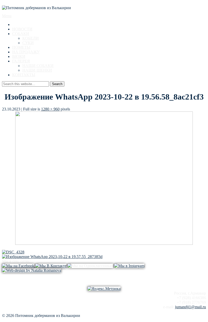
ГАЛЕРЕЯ (21, 61)
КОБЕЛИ (30, 38)
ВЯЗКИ (18, 56)
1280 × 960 (50, 109)
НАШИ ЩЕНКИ (37, 70)
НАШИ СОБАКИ (38, 65)
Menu (6, 16)
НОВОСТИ (22, 29)
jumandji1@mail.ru (190, 307)
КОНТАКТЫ (23, 75)
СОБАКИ (20, 33)
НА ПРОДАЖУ (26, 52)
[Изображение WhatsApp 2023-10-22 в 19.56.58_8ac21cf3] (104, 243)
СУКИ (28, 43)
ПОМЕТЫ (21, 47)
